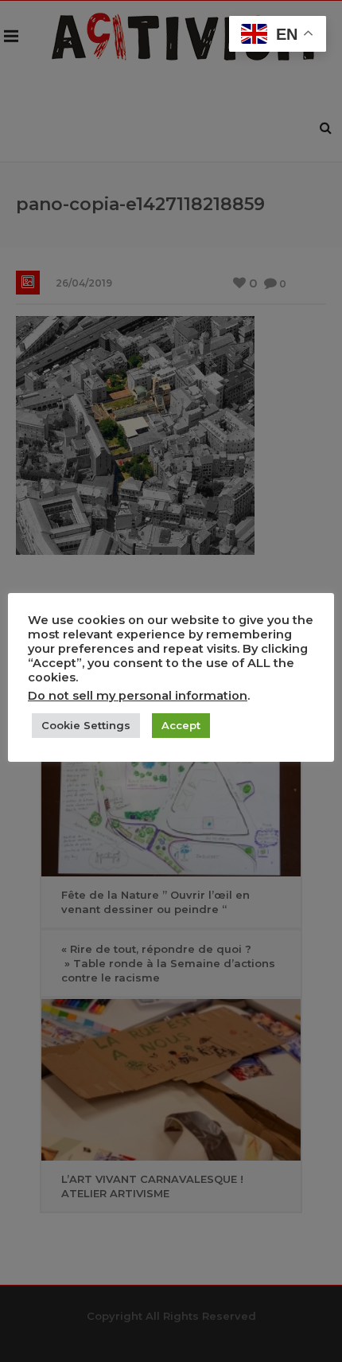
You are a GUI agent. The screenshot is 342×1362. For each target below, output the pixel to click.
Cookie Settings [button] (85, 725)
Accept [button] (180, 725)
